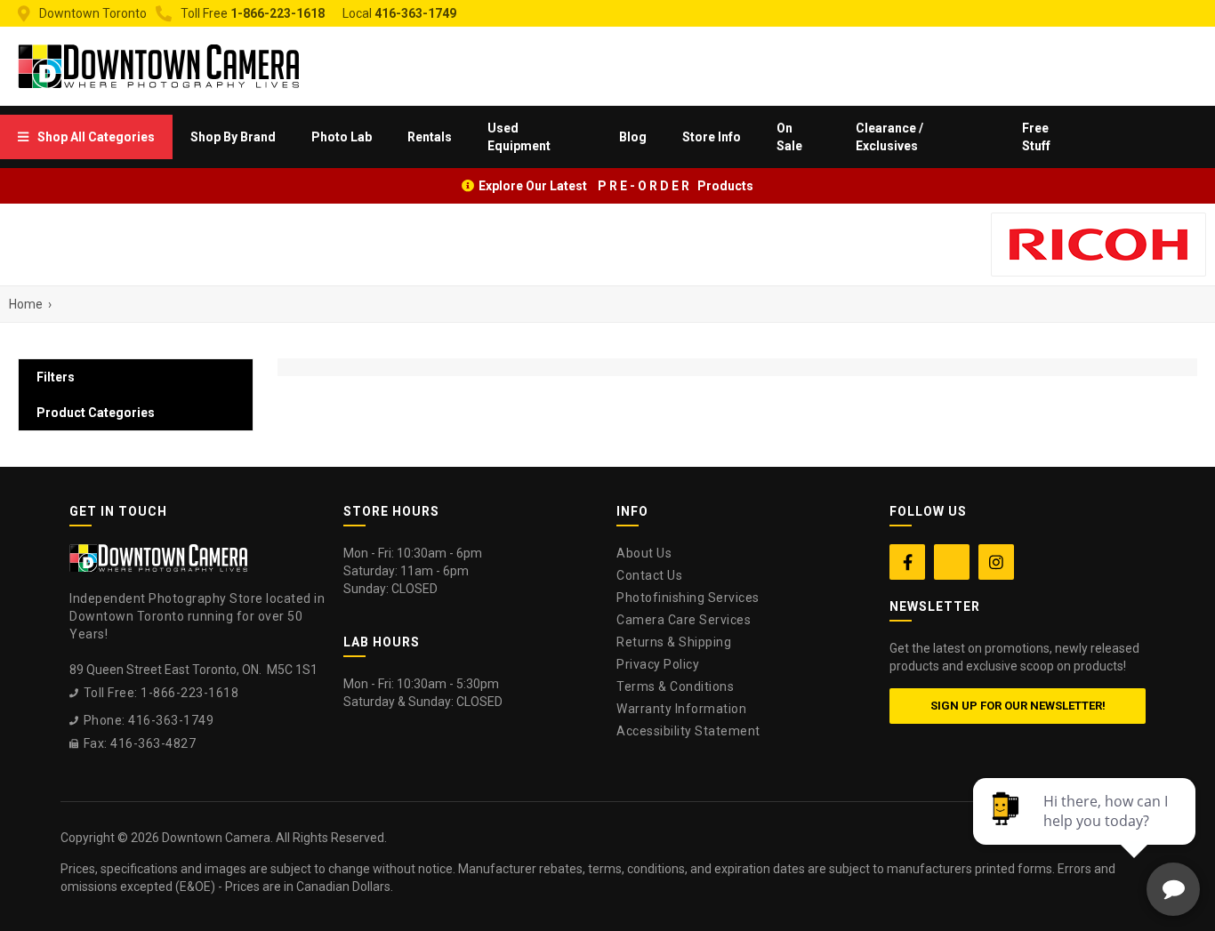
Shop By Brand (233, 137)
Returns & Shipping (673, 642)
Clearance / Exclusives (889, 137)
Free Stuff (1036, 137)
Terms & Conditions (675, 686)
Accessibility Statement (688, 731)
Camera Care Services (683, 620)
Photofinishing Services (688, 597)
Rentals (429, 137)
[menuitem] (86, 137)
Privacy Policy (657, 664)
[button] (86, 137)
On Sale (789, 137)
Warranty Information (681, 709)
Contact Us (649, 575)
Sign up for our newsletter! (1018, 705)
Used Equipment (519, 137)
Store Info (711, 137)
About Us (644, 553)
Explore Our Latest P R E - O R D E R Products (616, 186)
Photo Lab (341, 137)
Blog (633, 137)
